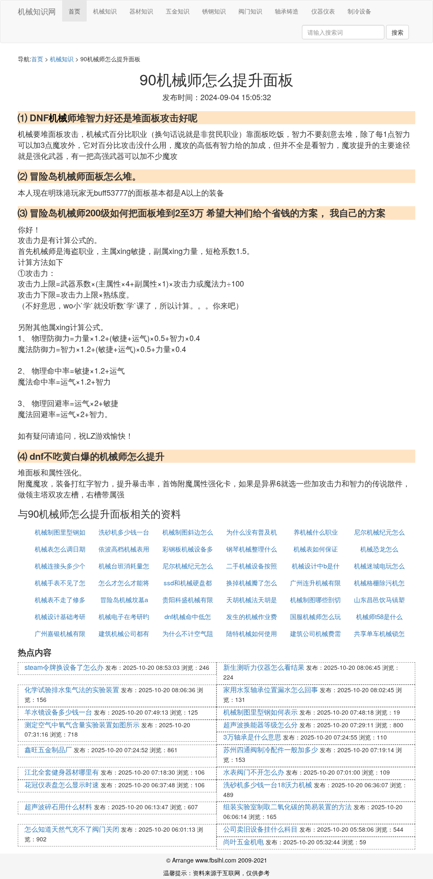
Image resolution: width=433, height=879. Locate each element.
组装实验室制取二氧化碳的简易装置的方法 (287, 806)
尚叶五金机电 (243, 841)
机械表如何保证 (315, 548)
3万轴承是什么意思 (252, 737)
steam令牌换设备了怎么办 (64, 667)
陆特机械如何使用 (251, 633)
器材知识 (141, 11)
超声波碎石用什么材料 (58, 806)
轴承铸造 (287, 11)
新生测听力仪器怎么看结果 (263, 667)
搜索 (397, 32)
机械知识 (105, 11)
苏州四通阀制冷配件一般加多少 (270, 749)
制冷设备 (359, 11)
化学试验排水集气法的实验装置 (72, 689)
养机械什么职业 (315, 531)
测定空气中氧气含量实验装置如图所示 (82, 724)
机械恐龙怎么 (379, 548)
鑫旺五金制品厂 (48, 749)
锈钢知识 (214, 11)
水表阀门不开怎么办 (253, 772)
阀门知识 (250, 11)
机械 (58, 117)
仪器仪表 (323, 11)
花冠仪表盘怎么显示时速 (62, 784)
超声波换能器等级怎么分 (260, 724)
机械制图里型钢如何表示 (260, 712)
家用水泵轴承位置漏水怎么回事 (270, 689)
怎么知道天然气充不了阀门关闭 (72, 829)
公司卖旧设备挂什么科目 (260, 829)
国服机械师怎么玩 (315, 616)
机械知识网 (37, 10)
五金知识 (177, 11)
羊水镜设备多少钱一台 (58, 712)
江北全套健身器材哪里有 (62, 772)
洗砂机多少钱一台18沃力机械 (267, 784)
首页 (74, 11)
